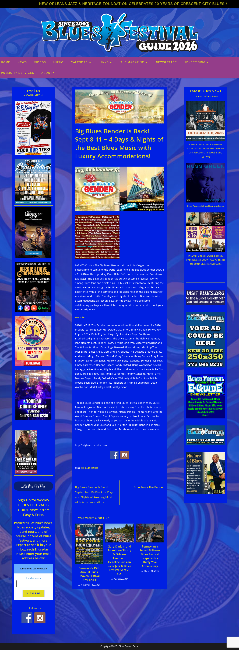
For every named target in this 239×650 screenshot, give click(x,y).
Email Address (33, 578)
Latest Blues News (205, 91)
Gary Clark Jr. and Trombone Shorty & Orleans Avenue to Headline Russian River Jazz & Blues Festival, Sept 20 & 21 (119, 560)
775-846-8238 (33, 95)
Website (80, 317)
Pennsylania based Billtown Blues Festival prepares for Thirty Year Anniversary (150, 556)
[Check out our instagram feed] (124, 455)
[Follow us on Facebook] (114, 455)
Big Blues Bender (89, 468)
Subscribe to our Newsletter (33, 568)
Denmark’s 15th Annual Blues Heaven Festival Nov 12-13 (89, 574)
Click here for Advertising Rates (33, 486)
